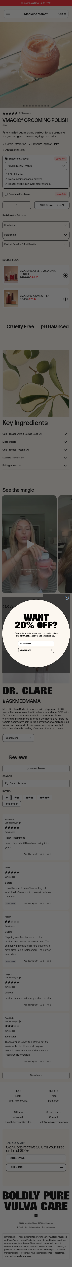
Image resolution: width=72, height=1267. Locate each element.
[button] (36, 650)
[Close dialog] (66, 597)
